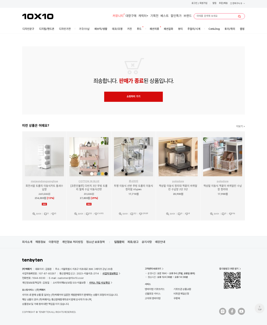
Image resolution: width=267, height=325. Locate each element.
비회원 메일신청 (181, 293)
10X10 (37, 16)
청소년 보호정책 (95, 242)
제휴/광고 (133, 242)
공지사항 (147, 242)
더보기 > (240, 126)
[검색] (239, 16)
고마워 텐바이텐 (152, 298)
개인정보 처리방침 (72, 242)
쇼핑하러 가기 (133, 97)
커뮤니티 (118, 16)
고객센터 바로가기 (153, 268)
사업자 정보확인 (110, 273)
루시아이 (133, 181)
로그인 (194, 3)
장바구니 (237, 4)
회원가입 (203, 3)
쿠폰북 (177, 298)
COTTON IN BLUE (89, 181)
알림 (214, 3)
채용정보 (40, 242)
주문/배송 (223, 3)
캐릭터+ (143, 16)
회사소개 (27, 242)
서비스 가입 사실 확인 (99, 282)
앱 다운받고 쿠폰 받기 (228, 268)
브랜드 (188, 16)
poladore (178, 181)
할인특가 (176, 16)
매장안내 (160, 242)
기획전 (154, 16)
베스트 (164, 16)
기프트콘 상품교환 (182, 289)
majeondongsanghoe (44, 181)
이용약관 (54, 242)
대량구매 (130, 16)
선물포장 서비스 (152, 293)
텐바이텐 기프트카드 (155, 289)
